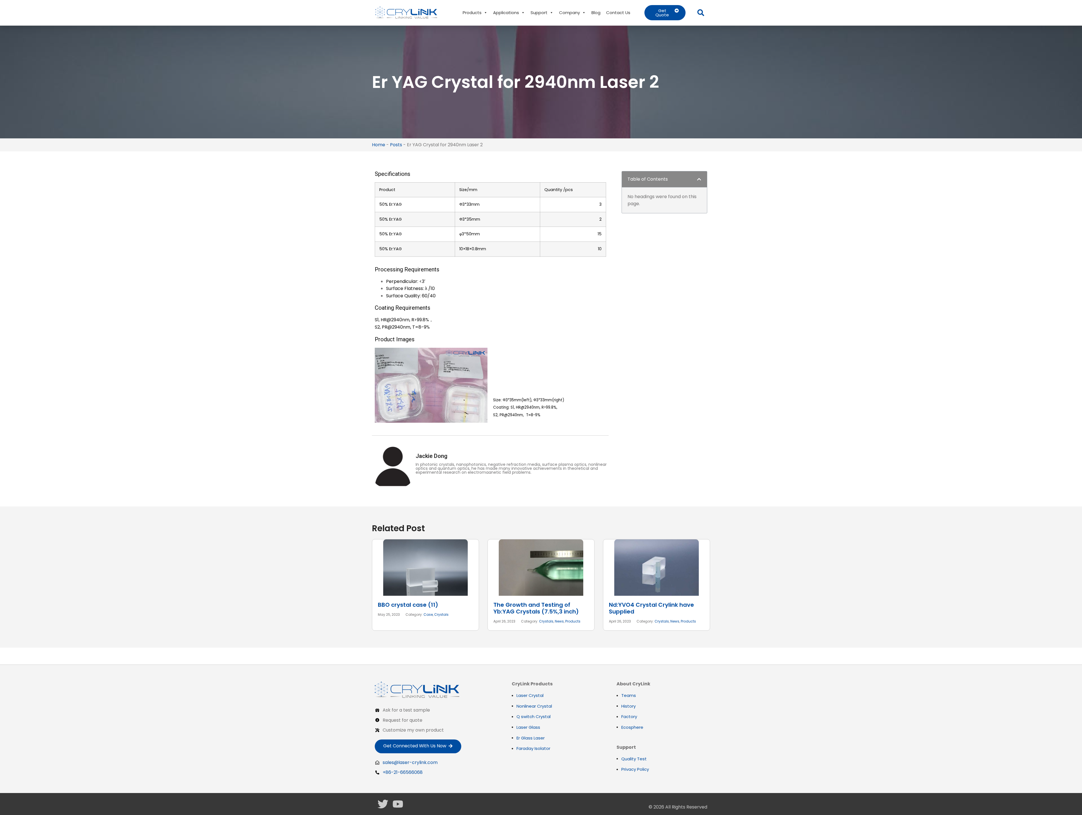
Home (378, 144)
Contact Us (618, 12)
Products (472, 12)
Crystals (441, 614)
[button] (701, 12)
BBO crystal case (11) (408, 605)
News (559, 621)
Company (569, 12)
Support (539, 12)
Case (428, 614)
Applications (506, 12)
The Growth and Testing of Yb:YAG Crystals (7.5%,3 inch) (536, 608)
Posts (396, 144)
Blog (595, 12)
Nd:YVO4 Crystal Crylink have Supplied (651, 608)
